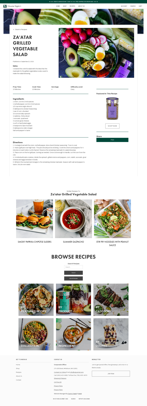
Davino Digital (72, 393)
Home (18, 364)
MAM (80, 393)
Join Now (111, 373)
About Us (19, 376)
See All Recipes (73, 278)
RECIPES (72, 6)
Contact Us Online (60, 372)
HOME (58, 6)
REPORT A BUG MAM (84, 399)
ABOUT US (81, 6)
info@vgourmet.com (77, 372)
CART (140, 6)
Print (112, 140)
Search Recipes (73, 263)
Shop (18, 368)
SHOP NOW (112, 126)
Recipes (18, 372)
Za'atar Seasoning (30, 109)
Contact (18, 380)
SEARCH (133, 6)
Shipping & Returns (60, 378)
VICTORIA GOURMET (59, 399)
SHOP (64, 6)
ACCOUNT (124, 6)
